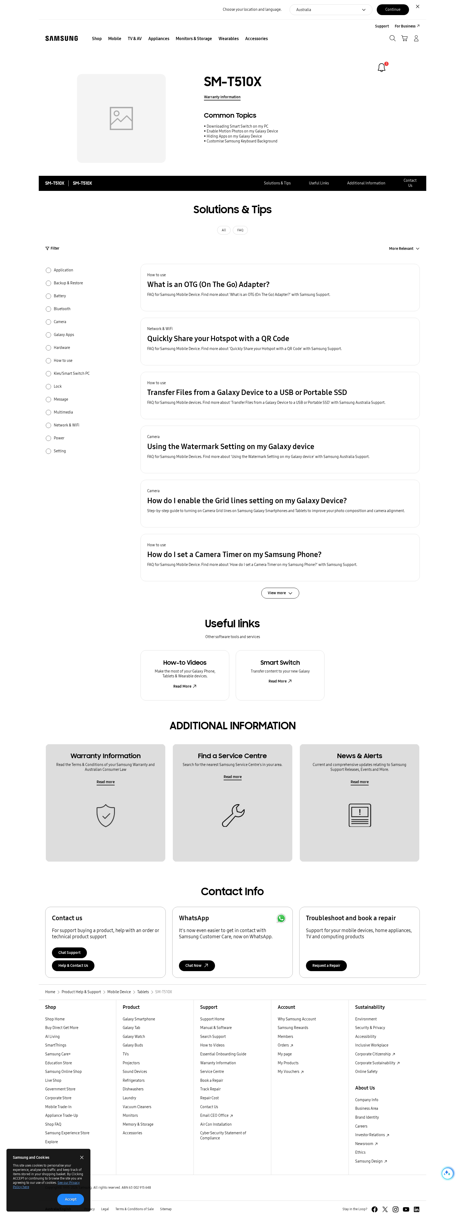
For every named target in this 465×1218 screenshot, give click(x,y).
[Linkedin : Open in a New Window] (416, 1209)
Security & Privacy (370, 1028)
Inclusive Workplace (371, 1045)
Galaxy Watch (134, 1036)
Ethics (360, 1152)
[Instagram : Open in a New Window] (395, 1209)
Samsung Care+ (58, 1054)
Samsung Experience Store (67, 1133)
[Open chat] (447, 1173)
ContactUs (410, 183)
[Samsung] (61, 38)
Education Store (58, 1063)
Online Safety (366, 1071)
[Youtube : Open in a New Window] (406, 1209)
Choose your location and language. (252, 9)
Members (285, 1036)
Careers (361, 1126)
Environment (366, 1019)
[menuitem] (97, 39)
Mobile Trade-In (58, 1107)
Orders (284, 1045)
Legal (105, 1209)
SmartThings (55, 1045)
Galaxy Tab (131, 1028)
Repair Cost (209, 1098)
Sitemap (166, 1209)
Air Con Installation (216, 1124)
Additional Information (366, 183)
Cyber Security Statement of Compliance (223, 1135)
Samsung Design (369, 1161)
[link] (381, 67)
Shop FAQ (53, 1124)
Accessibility (365, 1036)
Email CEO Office (214, 1115)
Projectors (131, 1063)
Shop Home (55, 1019)
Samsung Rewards (293, 1028)
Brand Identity (367, 1117)
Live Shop (53, 1080)
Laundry (129, 1098)
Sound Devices (135, 1071)
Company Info (366, 1100)
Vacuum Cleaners (137, 1107)
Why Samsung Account (297, 1019)
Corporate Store (58, 1098)
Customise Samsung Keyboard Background (242, 141)
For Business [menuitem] (405, 26)
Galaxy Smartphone (139, 1019)
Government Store (60, 1089)
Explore (51, 1142)
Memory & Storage (138, 1124)
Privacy (89, 1209)
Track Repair (210, 1089)
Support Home (212, 1019)
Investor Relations (370, 1135)
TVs (126, 1054)
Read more (106, 782)
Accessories (132, 1133)
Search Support (213, 1036)
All (224, 230)
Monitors (130, 1115)
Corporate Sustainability (375, 1063)
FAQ (240, 230)
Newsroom (364, 1144)
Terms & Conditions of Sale (134, 1209)
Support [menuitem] (382, 26)
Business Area (366, 1108)
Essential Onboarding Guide (223, 1054)
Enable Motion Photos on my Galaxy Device (242, 131)
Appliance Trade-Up (61, 1115)
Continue (392, 9)
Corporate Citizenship (373, 1054)
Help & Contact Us (73, 965)
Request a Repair (326, 965)
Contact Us (209, 1107)
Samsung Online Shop (63, 1071)
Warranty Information (222, 97)
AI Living (52, 1036)
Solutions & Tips (277, 183)
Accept (70, 1199)
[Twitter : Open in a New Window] (385, 1209)
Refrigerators (134, 1080)
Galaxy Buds (133, 1045)
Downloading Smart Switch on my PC (237, 126)
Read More (182, 686)
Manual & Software (216, 1028)
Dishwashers (133, 1089)
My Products (288, 1063)
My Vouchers (289, 1071)
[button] (280, 288)
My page (285, 1054)
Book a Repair (211, 1080)
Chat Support (69, 952)
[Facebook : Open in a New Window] (374, 1209)
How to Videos (212, 1045)
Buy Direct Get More (61, 1028)
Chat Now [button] (193, 965)
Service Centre (212, 1071)
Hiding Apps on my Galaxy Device (234, 136)
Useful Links (319, 183)
